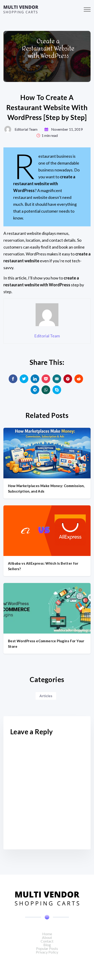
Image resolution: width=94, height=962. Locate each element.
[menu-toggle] (87, 9)
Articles (45, 696)
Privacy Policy (47, 952)
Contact (47, 941)
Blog (47, 945)
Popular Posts (47, 948)
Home (47, 934)
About (47, 937)
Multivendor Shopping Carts (20, 9)
